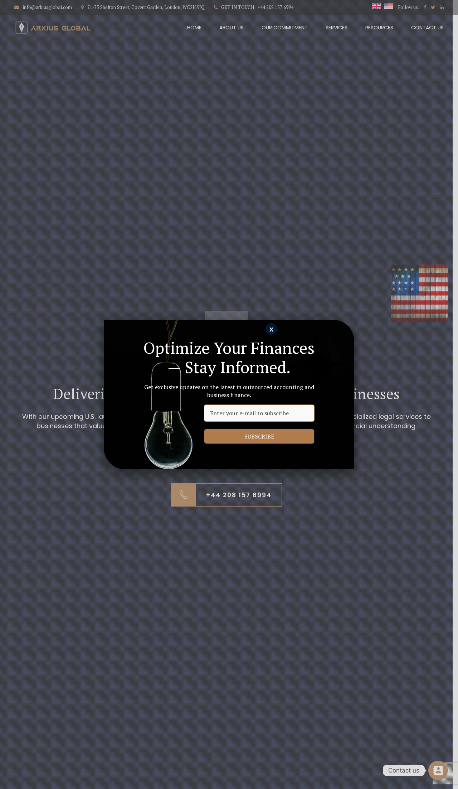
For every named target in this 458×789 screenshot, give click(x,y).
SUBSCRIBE (259, 436)
